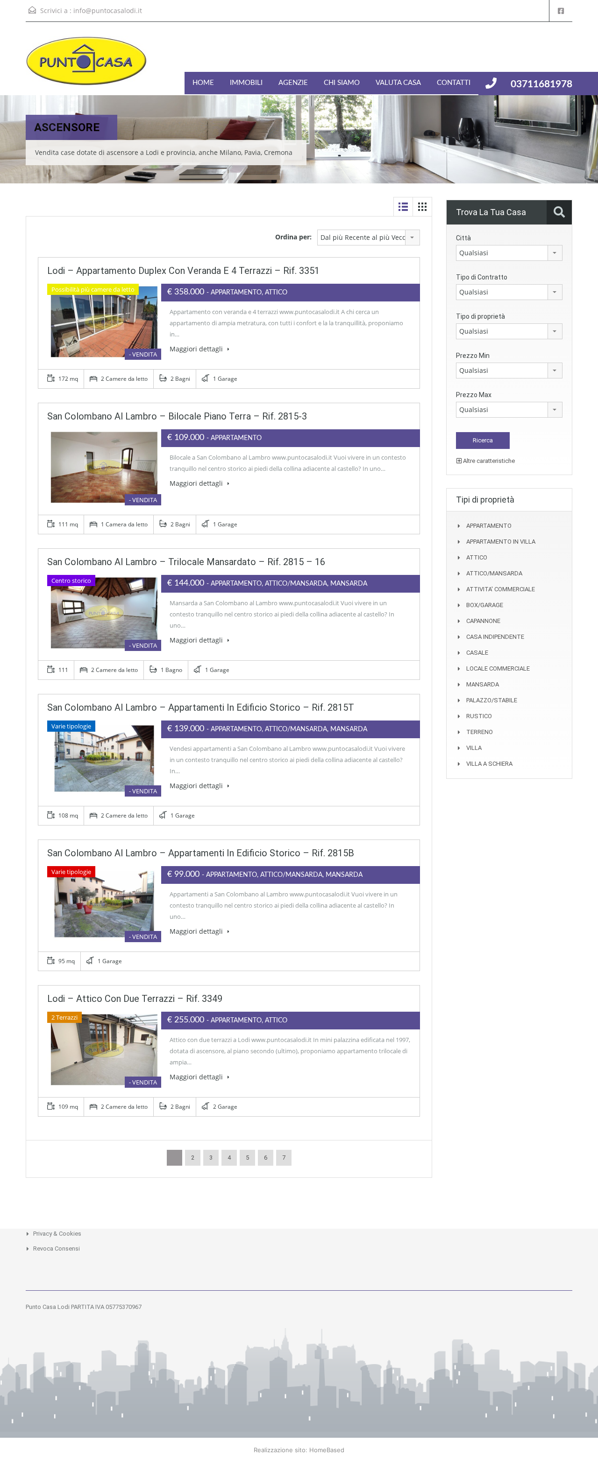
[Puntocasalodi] (86, 65)
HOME (203, 82)
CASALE (477, 652)
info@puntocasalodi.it (107, 10)
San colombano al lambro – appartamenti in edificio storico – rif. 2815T (200, 707)
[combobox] (368, 237)
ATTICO (476, 557)
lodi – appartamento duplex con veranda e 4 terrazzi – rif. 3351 (183, 270)
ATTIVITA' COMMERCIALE (500, 589)
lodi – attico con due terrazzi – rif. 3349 (134, 998)
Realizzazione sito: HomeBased (299, 1450)
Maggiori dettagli (197, 348)
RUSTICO (479, 716)
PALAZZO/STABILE (491, 700)
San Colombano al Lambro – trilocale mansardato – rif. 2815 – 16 (186, 561)
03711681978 (541, 84)
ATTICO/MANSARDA (494, 573)
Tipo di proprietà (480, 316)
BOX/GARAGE (484, 605)
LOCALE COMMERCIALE (498, 668)
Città (463, 238)
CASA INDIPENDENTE (495, 636)
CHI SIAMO (342, 82)
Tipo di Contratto (481, 277)
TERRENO (479, 731)
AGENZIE (293, 82)
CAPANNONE (483, 620)
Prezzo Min (473, 355)
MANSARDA (482, 684)
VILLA (474, 747)
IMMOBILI (246, 82)
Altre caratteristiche (488, 460)
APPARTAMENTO (489, 525)
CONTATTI (453, 82)
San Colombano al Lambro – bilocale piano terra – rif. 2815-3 (177, 416)
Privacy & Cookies (57, 1233)
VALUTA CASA (398, 82)
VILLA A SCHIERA (489, 763)
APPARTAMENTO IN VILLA (500, 541)
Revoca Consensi (56, 1248)
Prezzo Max (473, 395)
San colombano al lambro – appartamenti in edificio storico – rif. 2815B (200, 853)
